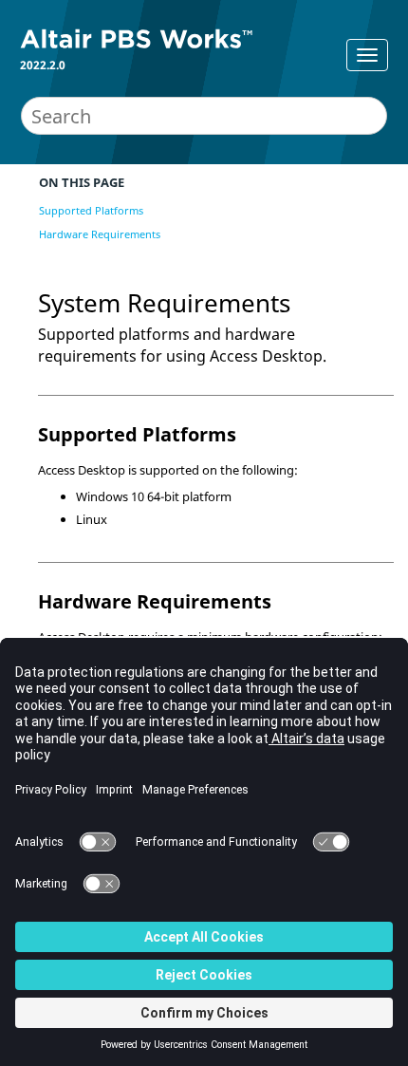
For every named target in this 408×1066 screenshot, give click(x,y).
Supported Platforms (91, 210)
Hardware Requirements (99, 234)
